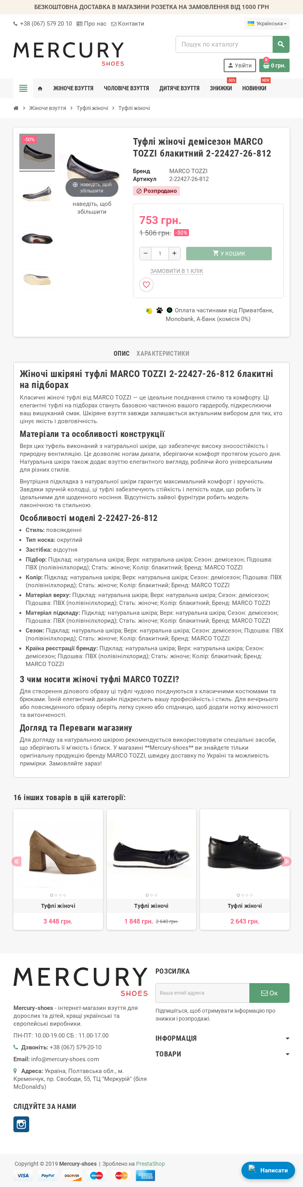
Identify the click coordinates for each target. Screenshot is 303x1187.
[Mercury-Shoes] (68, 53)
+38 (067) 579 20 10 (45, 23)
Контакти (130, 23)
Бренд (141, 171)
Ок (273, 993)
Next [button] (287, 861)
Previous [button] (16, 861)
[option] (58, 869)
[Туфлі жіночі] (58, 854)
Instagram (21, 1124)
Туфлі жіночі (58, 906)
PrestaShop (150, 1164)
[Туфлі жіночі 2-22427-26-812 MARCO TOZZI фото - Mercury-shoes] (37, 153)
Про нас (94, 23)
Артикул (145, 179)
